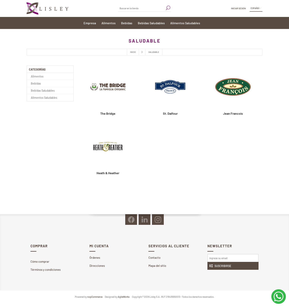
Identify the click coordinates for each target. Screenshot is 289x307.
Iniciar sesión (238, 8)
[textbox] (141, 8)
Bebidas (36, 83)
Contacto (154, 257)
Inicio (133, 52)
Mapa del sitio (157, 265)
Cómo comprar (39, 261)
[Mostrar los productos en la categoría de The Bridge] (107, 87)
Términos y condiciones (45, 269)
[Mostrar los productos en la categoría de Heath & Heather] (107, 146)
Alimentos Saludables (44, 97)
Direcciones (97, 265)
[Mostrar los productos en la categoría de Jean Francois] (232, 87)
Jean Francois (233, 113)
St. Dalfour (170, 113)
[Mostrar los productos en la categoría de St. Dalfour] (170, 87)
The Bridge (107, 113)
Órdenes (94, 257)
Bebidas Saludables (43, 90)
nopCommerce (94, 296)
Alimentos (37, 76)
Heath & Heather (108, 173)
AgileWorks (124, 296)
